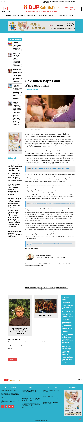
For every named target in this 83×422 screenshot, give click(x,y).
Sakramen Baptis (46, 289)
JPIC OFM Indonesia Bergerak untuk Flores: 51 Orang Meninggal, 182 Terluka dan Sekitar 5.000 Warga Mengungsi (17, 91)
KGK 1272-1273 (52, 287)
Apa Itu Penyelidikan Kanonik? (49, 396)
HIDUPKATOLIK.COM (31, 133)
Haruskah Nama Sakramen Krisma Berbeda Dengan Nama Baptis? (51, 403)
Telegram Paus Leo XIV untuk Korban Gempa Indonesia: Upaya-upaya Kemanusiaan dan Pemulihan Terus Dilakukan (17, 75)
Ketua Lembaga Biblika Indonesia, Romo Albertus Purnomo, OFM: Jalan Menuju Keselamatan (19, 330)
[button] (75, 15)
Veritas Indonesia (11, 127)
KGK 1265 (46, 287)
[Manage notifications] (80, 419)
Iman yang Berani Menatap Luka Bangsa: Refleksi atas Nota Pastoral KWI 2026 (17, 46)
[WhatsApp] (71, 93)
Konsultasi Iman (33, 89)
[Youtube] (12, 406)
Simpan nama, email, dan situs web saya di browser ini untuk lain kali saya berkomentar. (23, 345)
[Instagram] (6, 406)
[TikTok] (9, 406)
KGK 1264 (40, 287)
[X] (68, 93)
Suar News (63, 365)
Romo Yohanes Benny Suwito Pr (33, 289)
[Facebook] (66, 93)
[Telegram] (74, 93)
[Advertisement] (50, 46)
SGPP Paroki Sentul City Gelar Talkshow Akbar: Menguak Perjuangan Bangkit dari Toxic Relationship (17, 59)
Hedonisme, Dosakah (45, 315)
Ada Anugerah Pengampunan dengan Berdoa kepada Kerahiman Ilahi (51, 399)
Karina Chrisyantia (33, 92)
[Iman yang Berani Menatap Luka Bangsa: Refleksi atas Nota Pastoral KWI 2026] (10, 44)
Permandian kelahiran (61, 287)
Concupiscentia (33, 287)
